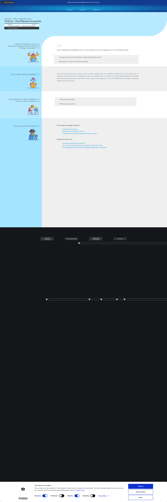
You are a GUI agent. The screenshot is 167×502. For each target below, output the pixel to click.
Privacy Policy (80, 490)
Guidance (83, 10)
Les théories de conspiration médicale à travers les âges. (79, 133)
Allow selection (140, 492)
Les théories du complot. (69, 129)
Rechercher (96, 10)
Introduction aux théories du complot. (73, 143)
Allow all (140, 486)
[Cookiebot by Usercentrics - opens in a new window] (23, 498)
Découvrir (70, 10)
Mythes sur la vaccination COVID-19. (73, 131)
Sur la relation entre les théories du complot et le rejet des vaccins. (82, 145)
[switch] (61, 495)
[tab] (96, 57)
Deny (140, 497)
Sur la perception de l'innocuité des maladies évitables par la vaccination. (84, 147)
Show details (102, 496)
